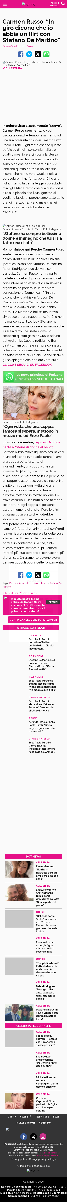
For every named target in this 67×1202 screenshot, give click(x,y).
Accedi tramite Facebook (35, 625)
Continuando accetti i (33, 601)
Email (17, 592)
